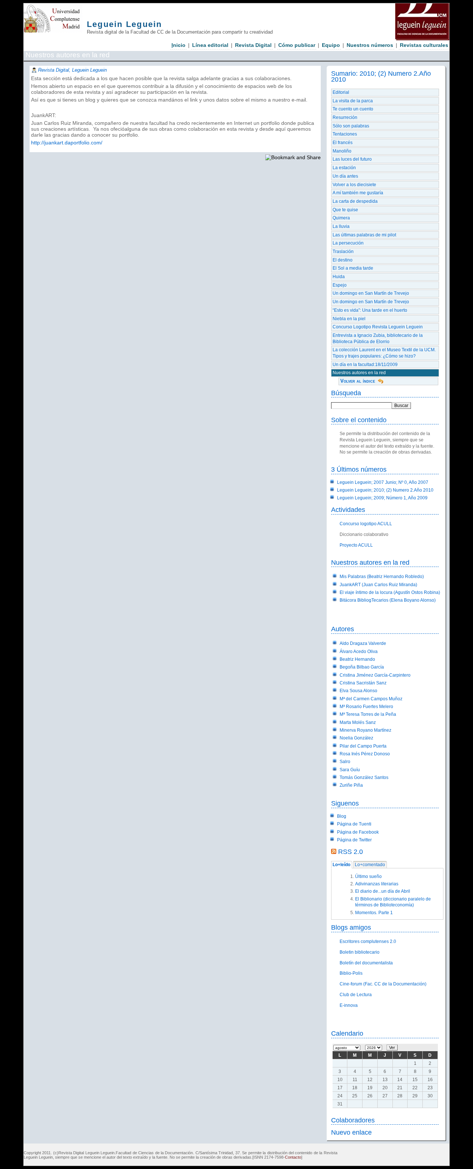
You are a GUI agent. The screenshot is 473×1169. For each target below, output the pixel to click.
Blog (341, 816)
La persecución (348, 243)
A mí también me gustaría (358, 192)
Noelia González (356, 738)
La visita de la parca (353, 100)
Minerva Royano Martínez (365, 730)
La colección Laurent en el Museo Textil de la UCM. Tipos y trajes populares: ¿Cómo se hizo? (384, 353)
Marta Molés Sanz (358, 722)
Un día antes (345, 176)
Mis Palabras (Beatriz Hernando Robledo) (382, 576)
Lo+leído (341, 865)
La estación (344, 167)
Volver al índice (357, 381)
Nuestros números (370, 45)
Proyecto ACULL (356, 545)
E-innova (349, 1005)
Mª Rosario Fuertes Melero (366, 706)
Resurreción (345, 117)
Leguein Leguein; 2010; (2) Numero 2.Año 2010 (385, 490)
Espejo (340, 285)
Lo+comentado (370, 865)
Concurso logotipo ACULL (366, 523)
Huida (339, 276)
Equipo (331, 45)
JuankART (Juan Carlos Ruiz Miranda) (378, 584)
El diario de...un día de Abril (382, 891)
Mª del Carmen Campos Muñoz (371, 698)
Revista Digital (253, 45)
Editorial (341, 92)
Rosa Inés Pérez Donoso (365, 753)
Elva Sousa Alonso (358, 690)
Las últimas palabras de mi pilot (364, 234)
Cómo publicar (296, 45)
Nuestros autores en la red (359, 372)
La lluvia (341, 226)
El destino (343, 260)
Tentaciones (345, 134)
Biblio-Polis (351, 973)
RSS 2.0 (350, 851)
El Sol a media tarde (353, 268)
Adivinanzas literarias (376, 883)
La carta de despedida (355, 201)
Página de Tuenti (354, 824)
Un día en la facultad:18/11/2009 (365, 364)
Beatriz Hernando (357, 659)
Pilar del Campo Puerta (363, 746)
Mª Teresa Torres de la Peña (368, 714)
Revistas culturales (424, 45)
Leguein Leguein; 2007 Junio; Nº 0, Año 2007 (382, 482)
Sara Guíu (350, 769)
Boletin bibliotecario (360, 952)
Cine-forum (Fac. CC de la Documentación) (383, 984)
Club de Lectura (356, 994)
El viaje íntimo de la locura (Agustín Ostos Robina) (390, 592)
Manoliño (342, 151)
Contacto (293, 1157)
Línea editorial (210, 45)
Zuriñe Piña (351, 785)
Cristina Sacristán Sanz (363, 683)
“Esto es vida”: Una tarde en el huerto (370, 310)
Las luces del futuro (352, 159)
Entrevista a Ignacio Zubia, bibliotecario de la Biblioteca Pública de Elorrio (378, 338)
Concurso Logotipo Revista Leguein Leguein (378, 326)
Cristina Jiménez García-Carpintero (375, 675)
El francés (343, 142)
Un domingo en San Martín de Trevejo (371, 293)
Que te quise (345, 209)
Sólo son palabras (351, 126)
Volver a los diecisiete (354, 184)
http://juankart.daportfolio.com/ (66, 143)
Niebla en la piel (349, 318)
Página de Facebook (358, 832)
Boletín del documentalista (366, 962)
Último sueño (368, 876)
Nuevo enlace (351, 1132)
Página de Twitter (354, 839)
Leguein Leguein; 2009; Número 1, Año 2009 (382, 497)
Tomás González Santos (364, 777)
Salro (345, 761)
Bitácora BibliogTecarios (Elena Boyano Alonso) (388, 600)
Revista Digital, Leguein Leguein (72, 70)
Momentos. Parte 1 (374, 912)
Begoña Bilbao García (362, 667)
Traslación (343, 251)
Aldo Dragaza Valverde (363, 643)
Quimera (341, 218)
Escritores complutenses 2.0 (368, 941)
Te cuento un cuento (353, 109)
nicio (178, 45)
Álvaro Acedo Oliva (359, 651)
